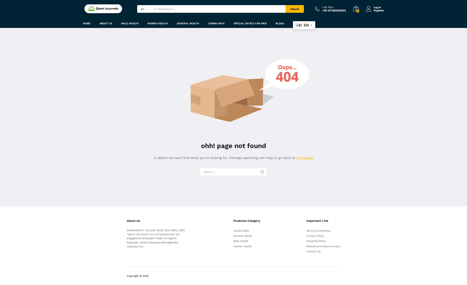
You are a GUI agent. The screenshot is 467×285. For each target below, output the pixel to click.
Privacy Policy (315, 235)
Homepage (304, 158)
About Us (105, 23)
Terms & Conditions (318, 230)
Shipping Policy (316, 241)
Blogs (280, 23)
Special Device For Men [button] (250, 23)
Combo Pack (241, 230)
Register (379, 10)
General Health (242, 235)
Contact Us (313, 251)
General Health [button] (188, 23)
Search (294, 8)
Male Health (240, 241)
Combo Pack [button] (216, 23)
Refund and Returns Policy (323, 246)
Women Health (157, 23)
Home (86, 23)
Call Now (327, 7)
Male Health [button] (129, 23)
